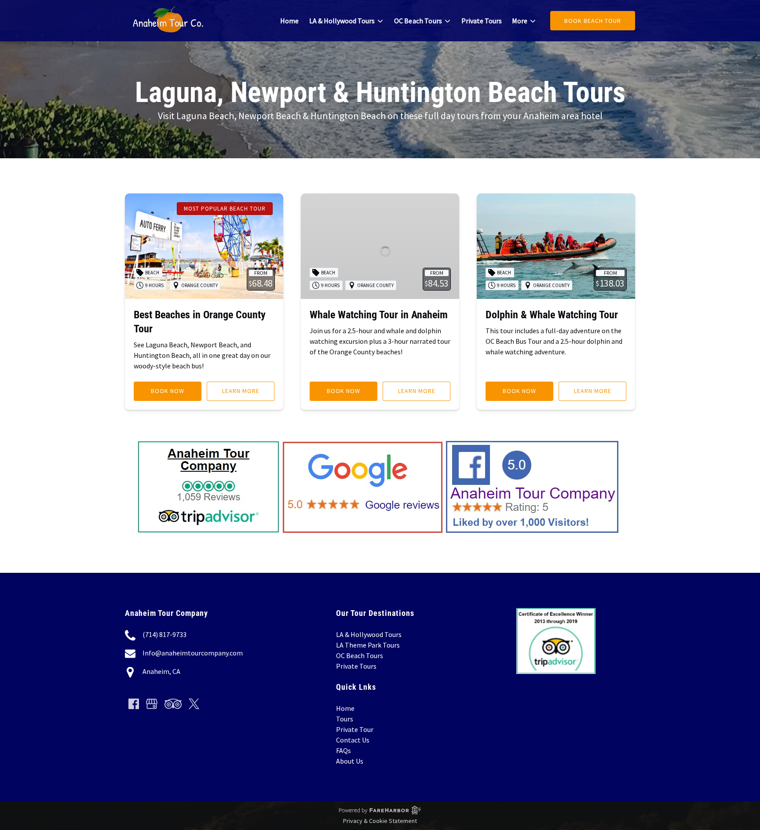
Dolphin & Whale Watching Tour (552, 315)
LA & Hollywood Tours (369, 634)
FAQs (343, 750)
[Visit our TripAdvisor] (173, 704)
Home (289, 20)
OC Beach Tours (359, 655)
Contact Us (352, 739)
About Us (349, 761)
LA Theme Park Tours (368, 645)
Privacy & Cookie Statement (380, 821)
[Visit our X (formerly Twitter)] (194, 704)
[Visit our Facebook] (133, 704)
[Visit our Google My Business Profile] (151, 704)
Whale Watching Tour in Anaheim (379, 315)
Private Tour (354, 729)
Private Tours (481, 20)
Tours (344, 718)
